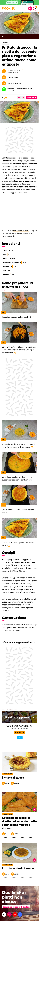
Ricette (4, 709)
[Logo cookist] (8, 8)
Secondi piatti (13, 709)
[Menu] (30, 8)
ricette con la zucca (21, 230)
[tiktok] (4, 914)
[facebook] (20, 914)
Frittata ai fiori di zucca (18, 868)
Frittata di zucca (13, 777)
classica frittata (28, 169)
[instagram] (9, 914)
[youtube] (14, 914)
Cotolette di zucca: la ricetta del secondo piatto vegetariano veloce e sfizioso (19, 823)
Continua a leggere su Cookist (19, 642)
